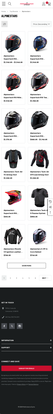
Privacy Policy (21, 384)
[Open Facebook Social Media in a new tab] (4, 326)
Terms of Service (33, 384)
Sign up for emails (26, 368)
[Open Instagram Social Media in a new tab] (20, 326)
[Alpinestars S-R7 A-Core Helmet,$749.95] (39, 236)
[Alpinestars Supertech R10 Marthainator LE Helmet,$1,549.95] (39, 43)
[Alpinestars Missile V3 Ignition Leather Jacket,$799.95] (13, 236)
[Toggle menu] (4, 3)
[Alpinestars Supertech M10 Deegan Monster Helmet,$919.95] (13, 197)
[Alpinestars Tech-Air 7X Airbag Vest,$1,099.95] (13, 159)
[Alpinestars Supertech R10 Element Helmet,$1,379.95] (13, 120)
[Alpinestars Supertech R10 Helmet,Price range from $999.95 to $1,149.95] (39, 120)
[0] (49, 4)
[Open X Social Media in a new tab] (12, 326)
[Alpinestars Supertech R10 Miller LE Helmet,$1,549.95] (13, 81)
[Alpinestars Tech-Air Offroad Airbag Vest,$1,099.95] (39, 159)
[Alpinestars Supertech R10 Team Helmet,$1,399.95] (39, 81)
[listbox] (41, 24)
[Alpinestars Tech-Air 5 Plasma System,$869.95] (39, 197)
